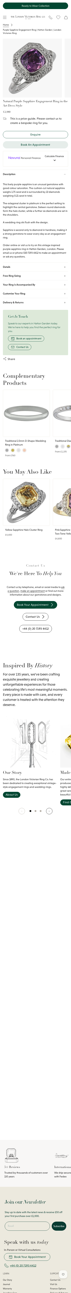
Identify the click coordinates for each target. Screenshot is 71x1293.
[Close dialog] (68, 633)
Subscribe (53, 658)
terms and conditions (59, 664)
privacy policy (52, 664)
